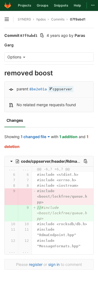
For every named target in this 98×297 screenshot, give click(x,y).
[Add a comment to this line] (4, 174)
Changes (15, 120)
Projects (24, 5)
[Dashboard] (7, 5)
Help (77, 5)
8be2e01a (38, 89)
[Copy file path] (85, 161)
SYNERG (24, 19)
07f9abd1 (77, 19)
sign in (54, 264)
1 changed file (33, 136)
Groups (42, 5)
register (35, 264)
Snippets (61, 5)
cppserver (62, 89)
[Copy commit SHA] (41, 36)
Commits (58, 19)
